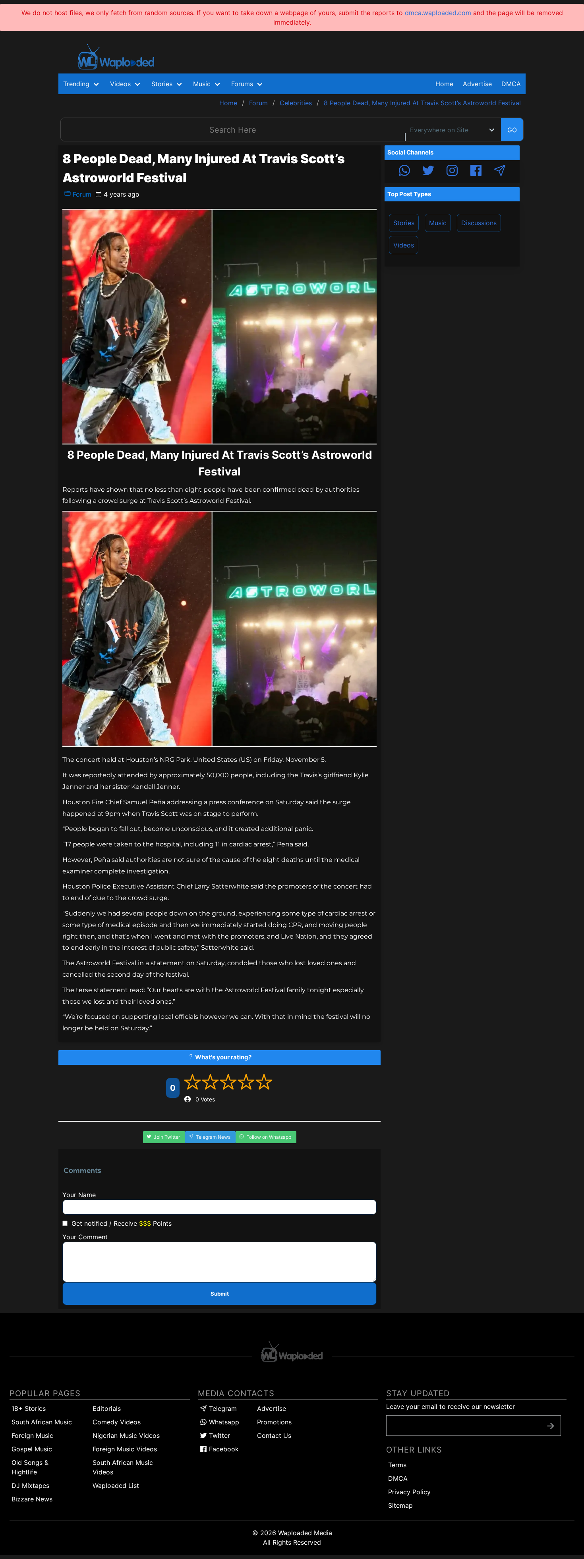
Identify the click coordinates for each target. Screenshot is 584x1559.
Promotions (274, 1422)
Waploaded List (116, 1485)
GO (512, 130)
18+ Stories (29, 1408)
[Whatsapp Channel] (404, 171)
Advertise (271, 1408)
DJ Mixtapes (30, 1485)
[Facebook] (476, 171)
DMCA (511, 84)
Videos (403, 245)
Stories (403, 223)
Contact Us (274, 1435)
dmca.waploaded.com (438, 13)
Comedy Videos (117, 1422)
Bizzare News (32, 1499)
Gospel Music (32, 1449)
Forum (81, 194)
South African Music (42, 1422)
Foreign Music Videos (125, 1449)
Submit (220, 1293)
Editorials (107, 1408)
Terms (397, 1465)
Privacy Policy (409, 1492)
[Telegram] (500, 171)
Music (438, 223)
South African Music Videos (123, 1467)
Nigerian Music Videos (126, 1435)
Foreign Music (32, 1435)
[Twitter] (428, 171)
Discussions (479, 223)
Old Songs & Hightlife (30, 1467)
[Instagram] (452, 171)
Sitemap (400, 1505)
